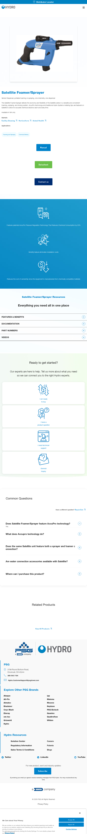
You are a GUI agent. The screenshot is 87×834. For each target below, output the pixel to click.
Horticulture (24, 121)
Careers (50, 741)
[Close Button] (79, 813)
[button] (43, 316)
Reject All (71, 824)
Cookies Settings (71, 829)
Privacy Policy (43, 804)
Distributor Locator (45, 2)
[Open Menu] (83, 7)
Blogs (49, 750)
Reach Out (79, 510)
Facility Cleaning (8, 121)
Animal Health (38, 121)
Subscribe (42, 771)
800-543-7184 (13, 676)
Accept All (71, 820)
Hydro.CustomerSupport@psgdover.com (23, 680)
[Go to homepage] (8, 7)
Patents (50, 745)
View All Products (42, 629)
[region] (43, 821)
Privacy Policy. (9, 833)
